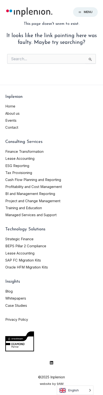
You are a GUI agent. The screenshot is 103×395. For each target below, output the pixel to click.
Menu (88, 12)
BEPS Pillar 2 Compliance (25, 246)
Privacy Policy (16, 319)
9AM (60, 384)
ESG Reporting (17, 166)
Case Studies (16, 305)
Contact (11, 127)
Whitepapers (15, 298)
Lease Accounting (19, 158)
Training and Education (23, 208)
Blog (9, 291)
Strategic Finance (19, 239)
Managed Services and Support (31, 215)
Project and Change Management (32, 201)
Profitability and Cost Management (33, 187)
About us (12, 113)
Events (11, 120)
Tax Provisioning (18, 173)
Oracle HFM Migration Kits (26, 267)
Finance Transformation (24, 151)
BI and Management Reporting (30, 194)
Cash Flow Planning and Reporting (33, 180)
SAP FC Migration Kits (23, 260)
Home (10, 106)
